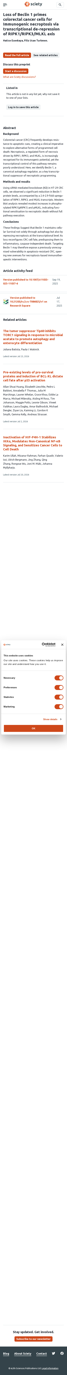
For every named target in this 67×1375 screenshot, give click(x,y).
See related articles (46, 55)
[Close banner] (62, 645)
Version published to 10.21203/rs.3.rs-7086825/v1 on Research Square (28, 301)
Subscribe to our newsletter (33, 1339)
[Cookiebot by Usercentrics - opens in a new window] (42, 645)
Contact (41, 1353)
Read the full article (17, 55)
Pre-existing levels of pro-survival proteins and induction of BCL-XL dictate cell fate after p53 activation (33, 376)
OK (33, 728)
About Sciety (22, 1353)
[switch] (59, 687)
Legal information (50, 1368)
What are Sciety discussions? (19, 76)
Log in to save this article (23, 107)
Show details (50, 719)
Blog (6, 1353)
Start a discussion (15, 71)
